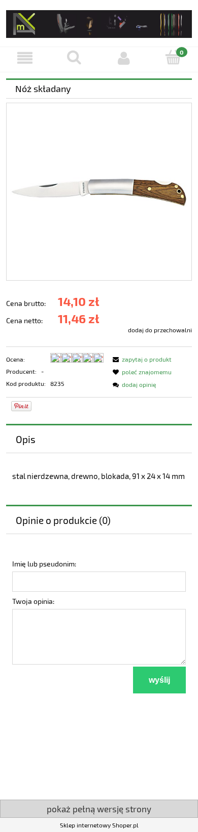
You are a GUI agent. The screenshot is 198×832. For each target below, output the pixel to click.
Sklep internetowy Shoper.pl (99, 824)
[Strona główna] (99, 22)
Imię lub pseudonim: (44, 563)
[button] (25, 58)
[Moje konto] (124, 58)
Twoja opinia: (33, 601)
